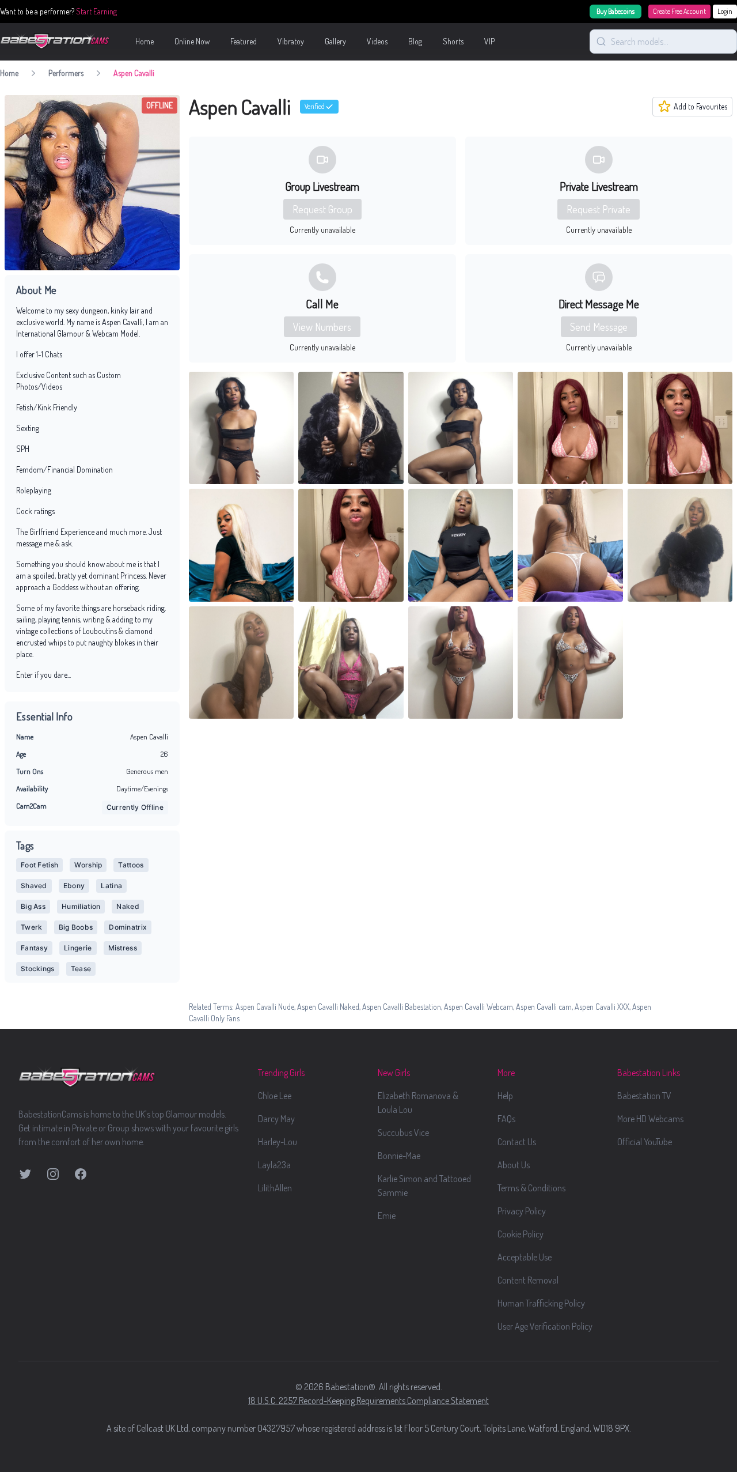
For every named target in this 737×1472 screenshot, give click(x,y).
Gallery (335, 41)
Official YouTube (644, 1142)
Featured (243, 41)
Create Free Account (679, 11)
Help (505, 1095)
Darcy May (276, 1118)
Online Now (192, 41)
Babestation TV (644, 1095)
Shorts (453, 41)
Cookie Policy (520, 1234)
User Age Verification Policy (544, 1326)
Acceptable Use (524, 1257)
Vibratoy (291, 41)
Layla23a (274, 1165)
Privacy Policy (521, 1211)
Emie (387, 1215)
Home (144, 41)
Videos (377, 41)
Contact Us (516, 1142)
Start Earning (96, 11)
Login (724, 11)
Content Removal (528, 1280)
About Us (513, 1165)
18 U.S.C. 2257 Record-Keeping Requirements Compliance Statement (368, 1400)
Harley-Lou (277, 1142)
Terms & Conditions (531, 1188)
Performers (65, 73)
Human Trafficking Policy (541, 1303)
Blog (415, 41)
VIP (489, 41)
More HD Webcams (650, 1118)
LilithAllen (275, 1188)
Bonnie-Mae (399, 1155)
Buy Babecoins (616, 11)
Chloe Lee (274, 1095)
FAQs (506, 1118)
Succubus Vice (403, 1132)
